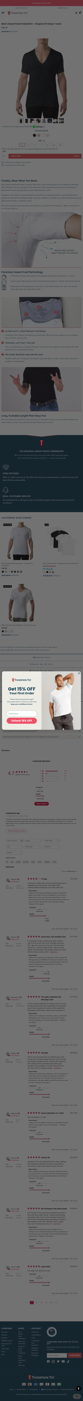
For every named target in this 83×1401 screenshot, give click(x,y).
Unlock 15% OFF (21, 721)
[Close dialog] (79, 673)
